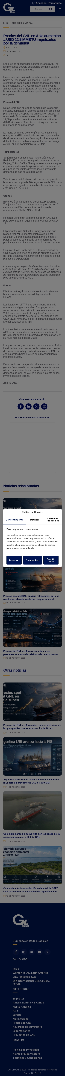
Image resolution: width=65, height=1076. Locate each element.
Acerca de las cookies (53, 519)
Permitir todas (51, 560)
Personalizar (32, 560)
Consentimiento (15, 519)
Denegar (14, 560)
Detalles (34, 519)
